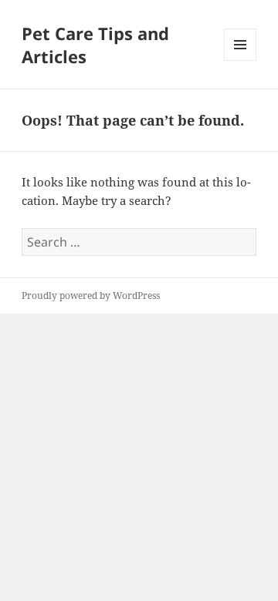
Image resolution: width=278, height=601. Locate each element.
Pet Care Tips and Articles (95, 45)
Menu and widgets (240, 60)
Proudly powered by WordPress (91, 295)
